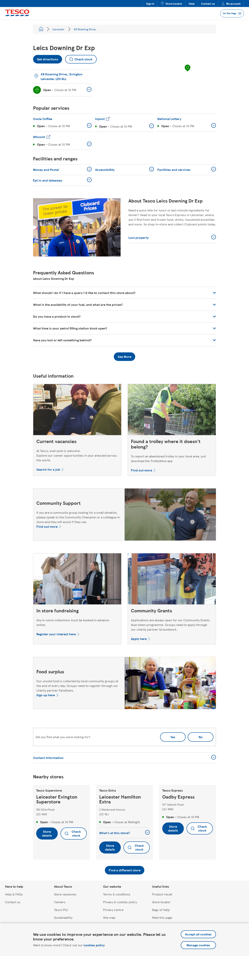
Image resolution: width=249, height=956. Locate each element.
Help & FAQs (14, 894)
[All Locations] (41, 29)
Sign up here (45, 695)
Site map (109, 917)
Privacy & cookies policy (120, 902)
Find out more (141, 470)
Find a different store (124, 870)
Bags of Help (161, 909)
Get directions (45, 58)
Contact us (208, 3)
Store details (47, 833)
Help (192, 3)
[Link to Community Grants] (172, 579)
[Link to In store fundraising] (77, 579)
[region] (187, 71)
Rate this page (162, 917)
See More (124, 356)
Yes (172, 737)
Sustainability (63, 917)
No (195, 735)
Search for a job (48, 469)
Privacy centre (113, 909)
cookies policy (94, 945)
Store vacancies (65, 894)
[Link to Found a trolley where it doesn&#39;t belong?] (172, 410)
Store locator (174, 3)
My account (233, 3)
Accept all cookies (198, 934)
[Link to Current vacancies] (77, 410)
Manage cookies (198, 945)
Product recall (162, 894)
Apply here (139, 638)
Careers (60, 902)
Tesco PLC (61, 909)
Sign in (150, 3)
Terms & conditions (116, 894)
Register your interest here (56, 634)
